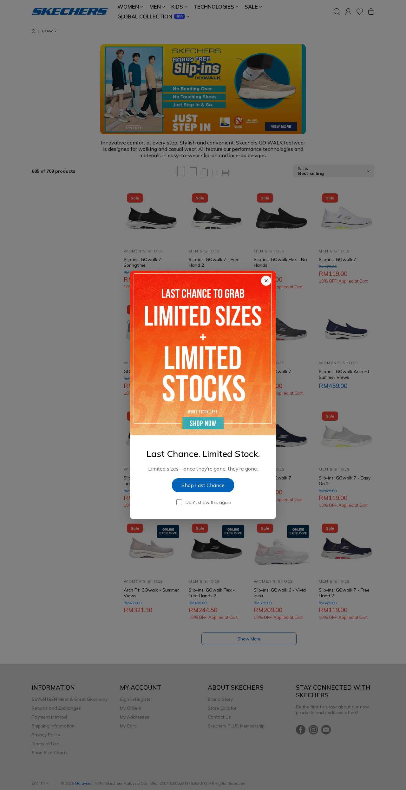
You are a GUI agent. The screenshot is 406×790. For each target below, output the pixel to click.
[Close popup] (266, 281)
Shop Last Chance (203, 485)
